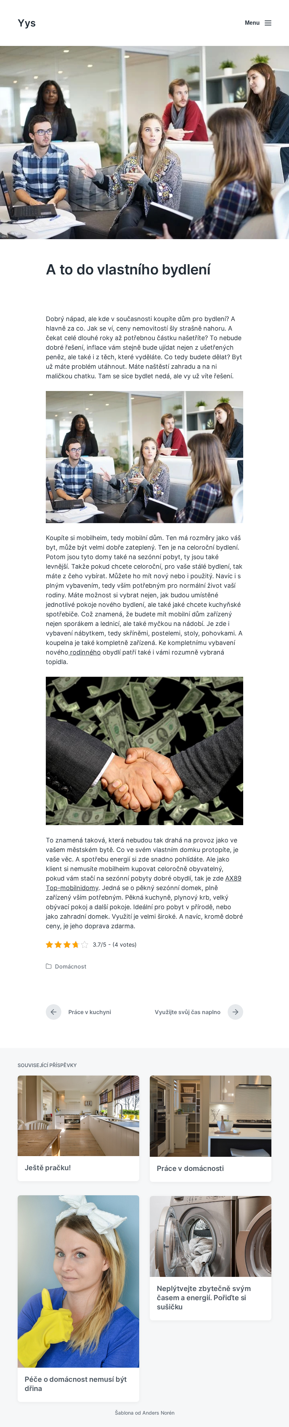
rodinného (84, 652)
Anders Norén (158, 1413)
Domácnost (70, 966)
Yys (27, 23)
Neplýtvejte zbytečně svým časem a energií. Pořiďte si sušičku (204, 1297)
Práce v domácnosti (190, 1168)
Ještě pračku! (48, 1167)
